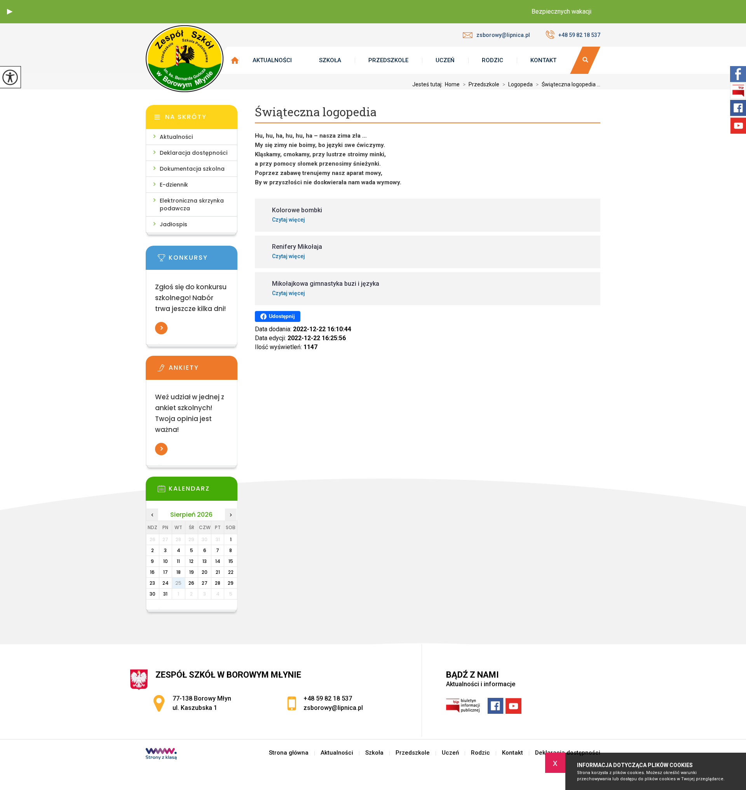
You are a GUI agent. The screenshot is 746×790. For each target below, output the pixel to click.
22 (231, 572)
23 (152, 583)
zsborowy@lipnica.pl (503, 35)
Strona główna (289, 753)
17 (165, 572)
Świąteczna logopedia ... (568, 84)
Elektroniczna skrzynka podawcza (192, 204)
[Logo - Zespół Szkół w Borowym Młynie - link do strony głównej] (184, 58)
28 (217, 583)
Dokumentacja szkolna (192, 169)
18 (178, 572)
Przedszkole (388, 60)
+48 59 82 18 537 (579, 35)
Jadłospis (173, 224)
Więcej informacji (161, 328)
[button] (9, 11)
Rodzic (492, 60)
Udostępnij (282, 316)
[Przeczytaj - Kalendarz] (203, 491)
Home (452, 84)
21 (218, 572)
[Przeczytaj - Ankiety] (203, 370)
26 (191, 583)
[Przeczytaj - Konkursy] (203, 260)
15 (230, 561)
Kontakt (543, 60)
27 (204, 583)
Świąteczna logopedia (315, 112)
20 (204, 572)
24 (165, 583)
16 (152, 572)
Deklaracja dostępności (193, 153)
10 (165, 561)
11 (178, 561)
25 (178, 583)
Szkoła (330, 60)
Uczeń (445, 60)
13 (204, 561)
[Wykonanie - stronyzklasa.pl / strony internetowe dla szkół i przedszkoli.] (161, 754)
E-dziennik (174, 185)
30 (152, 594)
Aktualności (272, 60)
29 (231, 583)
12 (191, 561)
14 (217, 561)
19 (191, 572)
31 (165, 594)
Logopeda (517, 84)
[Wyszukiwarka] (585, 60)
